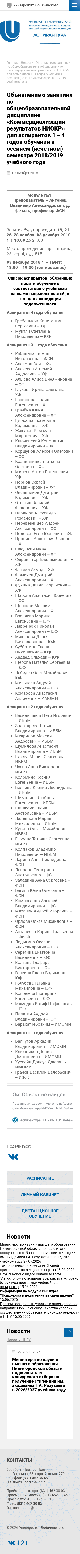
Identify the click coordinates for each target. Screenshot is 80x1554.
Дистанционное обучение (40, 1213)
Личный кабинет (40, 1194)
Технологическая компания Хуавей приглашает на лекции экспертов (29, 1267)
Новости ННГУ (19, 1340)
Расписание (40, 1178)
